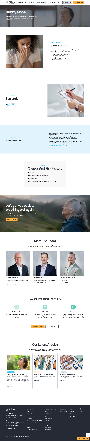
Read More (9, 386)
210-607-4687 (11, 428)
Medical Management (31, 423)
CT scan (9, 106)
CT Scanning (29, 418)
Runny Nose (47, 425)
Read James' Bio (64, 282)
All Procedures (30, 411)
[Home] (11, 412)
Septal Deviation (48, 427)
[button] (34, 420)
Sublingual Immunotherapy (32, 429)
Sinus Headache (48, 429)
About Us (72, 411)
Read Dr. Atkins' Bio (11, 284)
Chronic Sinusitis (48, 415)
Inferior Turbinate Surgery (32, 422)
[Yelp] (83, 411)
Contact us (52, 326)
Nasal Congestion (48, 418)
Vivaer (28, 431)
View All (44, 395)
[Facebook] (79, 411)
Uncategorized (63, 372)
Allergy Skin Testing (30, 415)
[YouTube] (81, 411)
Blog (71, 413)
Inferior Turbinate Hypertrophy (51, 416)
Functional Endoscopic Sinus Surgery (34, 420)
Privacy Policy (73, 416)
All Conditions (47, 411)
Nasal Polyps (47, 420)
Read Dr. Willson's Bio (39, 282)
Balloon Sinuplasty (11, 372)
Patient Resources (63, 411)
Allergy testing (10, 104)
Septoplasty (29, 427)
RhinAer (28, 425)
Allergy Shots (29, 413)
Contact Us (72, 415)
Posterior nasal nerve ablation (55, 145)
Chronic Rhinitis (48, 413)
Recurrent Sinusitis (48, 423)
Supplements (36, 372)
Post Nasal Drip (48, 422)
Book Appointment (11, 219)
